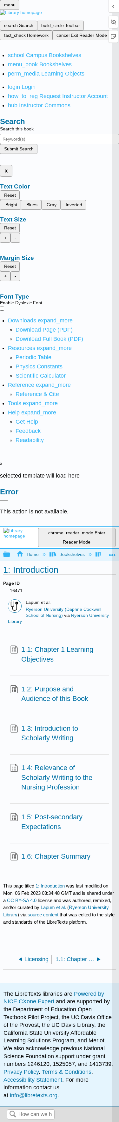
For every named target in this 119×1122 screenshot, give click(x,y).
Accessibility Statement (32, 1080)
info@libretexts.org (32, 1095)
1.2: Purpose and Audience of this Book (54, 694)
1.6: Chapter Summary (55, 856)
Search (12, 1114)
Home (32, 554)
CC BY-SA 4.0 (21, 900)
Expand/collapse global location (112, 553)
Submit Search (19, 148)
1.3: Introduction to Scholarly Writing (49, 733)
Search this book (17, 128)
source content (43, 914)
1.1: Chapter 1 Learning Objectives (57, 654)
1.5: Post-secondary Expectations (52, 822)
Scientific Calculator (41, 376)
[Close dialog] (4, 500)
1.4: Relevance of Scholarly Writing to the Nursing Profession (56, 777)
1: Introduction (50, 885)
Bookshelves (72, 554)
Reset (10, 195)
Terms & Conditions (66, 1072)
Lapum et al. (53, 907)
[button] (28, 431)
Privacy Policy (21, 1072)
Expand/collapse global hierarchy (10, 555)
